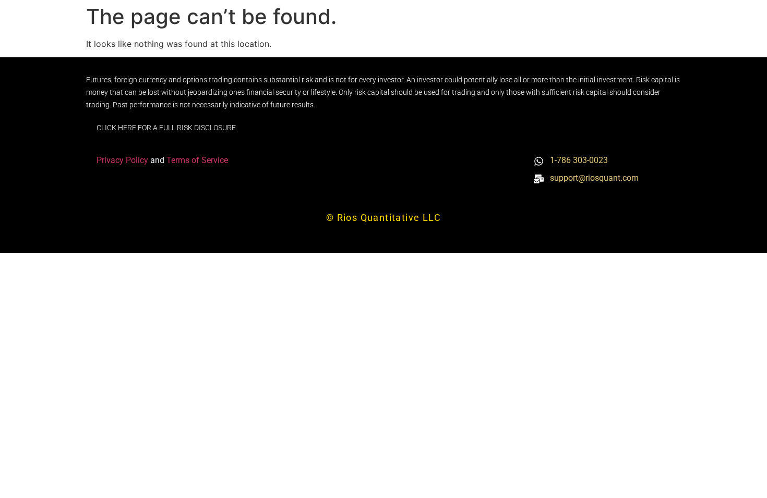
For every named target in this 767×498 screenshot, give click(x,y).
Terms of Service (197, 160)
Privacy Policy (123, 160)
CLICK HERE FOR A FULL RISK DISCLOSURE (166, 127)
